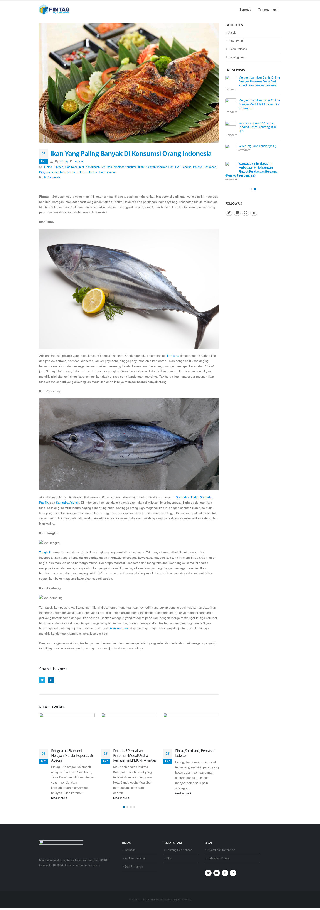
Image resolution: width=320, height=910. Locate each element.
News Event (236, 40)
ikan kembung (120, 628)
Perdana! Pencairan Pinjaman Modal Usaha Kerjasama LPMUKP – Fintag (72, 755)
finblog (63, 161)
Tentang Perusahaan (179, 850)
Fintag (48, 166)
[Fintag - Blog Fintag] (54, 10)
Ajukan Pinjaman (135, 858)
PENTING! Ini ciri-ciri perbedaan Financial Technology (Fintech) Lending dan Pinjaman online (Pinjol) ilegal (252, 171)
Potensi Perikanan (204, 166)
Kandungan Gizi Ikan (99, 166)
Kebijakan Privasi (219, 858)
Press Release (237, 48)
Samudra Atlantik (67, 502)
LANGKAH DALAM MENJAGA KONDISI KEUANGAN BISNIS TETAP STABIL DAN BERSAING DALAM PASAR (251, 106)
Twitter (42, 680)
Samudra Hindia (187, 497)
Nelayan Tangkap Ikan (159, 166)
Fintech (58, 166)
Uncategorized (237, 57)
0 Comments (52, 177)
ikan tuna (173, 355)
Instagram (245, 213)
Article (79, 161)
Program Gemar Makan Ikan (57, 172)
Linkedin (254, 213)
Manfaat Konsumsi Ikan (129, 166)
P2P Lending (183, 166)
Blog (169, 858)
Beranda (245, 9)
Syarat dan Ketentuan (221, 850)
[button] (124, 807)
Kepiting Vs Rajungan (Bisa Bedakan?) (194, 753)
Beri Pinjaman (134, 866)
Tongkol (44, 552)
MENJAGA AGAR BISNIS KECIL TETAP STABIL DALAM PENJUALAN (257, 81)
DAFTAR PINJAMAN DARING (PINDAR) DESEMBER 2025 (256, 148)
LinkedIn (51, 680)
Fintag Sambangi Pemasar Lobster (133, 753)
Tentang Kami (267, 9)
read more (58, 798)
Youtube (237, 213)
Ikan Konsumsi (74, 166)
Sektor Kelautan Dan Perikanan (96, 172)
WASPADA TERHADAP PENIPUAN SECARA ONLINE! (256, 129)
